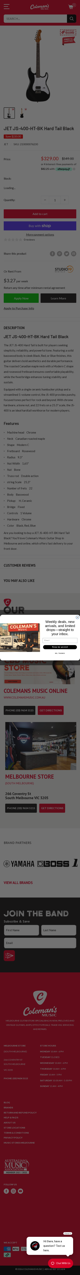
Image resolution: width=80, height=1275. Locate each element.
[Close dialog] (77, 617)
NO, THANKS (60, 653)
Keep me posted (60, 647)
